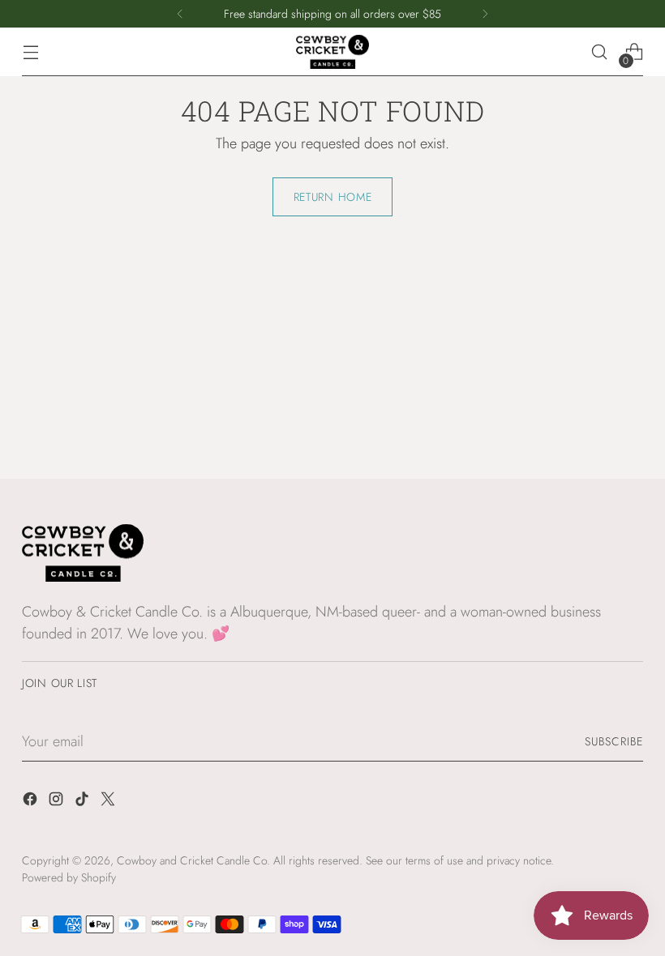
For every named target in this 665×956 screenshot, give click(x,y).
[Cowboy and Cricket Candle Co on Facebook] (31, 802)
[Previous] (180, 14)
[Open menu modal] (30, 52)
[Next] (485, 14)
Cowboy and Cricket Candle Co (192, 860)
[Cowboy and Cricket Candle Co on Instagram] (57, 802)
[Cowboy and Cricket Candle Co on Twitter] (109, 802)
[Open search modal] (599, 52)
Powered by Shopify (69, 877)
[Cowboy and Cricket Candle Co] (332, 52)
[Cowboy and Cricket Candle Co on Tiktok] (83, 802)
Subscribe (614, 741)
